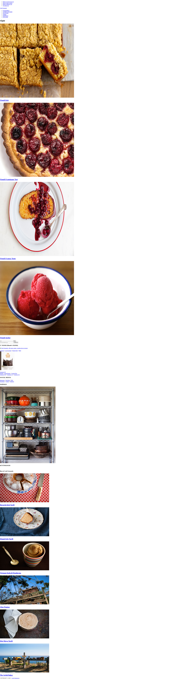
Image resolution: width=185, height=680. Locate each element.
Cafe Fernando (3, 8)
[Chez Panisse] (24, 604)
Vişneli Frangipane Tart (9, 179)
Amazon (2, 350)
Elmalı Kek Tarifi (6, 539)
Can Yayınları (8, 350)
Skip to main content (7, 3)
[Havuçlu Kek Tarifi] (24, 501)
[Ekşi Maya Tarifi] (24, 638)
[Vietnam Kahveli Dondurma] (24, 570)
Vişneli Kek (4, 100)
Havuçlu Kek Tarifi (7, 505)
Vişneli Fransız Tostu (8, 259)
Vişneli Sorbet (5, 338)
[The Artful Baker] (24, 672)
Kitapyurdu (15, 350)
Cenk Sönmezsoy (15, 678)
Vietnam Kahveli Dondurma (10, 573)
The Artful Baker (6, 675)
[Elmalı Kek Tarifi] (24, 535)
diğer (20, 350)
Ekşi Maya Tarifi (6, 641)
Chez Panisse (5, 607)
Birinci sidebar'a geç (7, 4)
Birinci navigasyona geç (8, 1)
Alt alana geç (6, 5)
